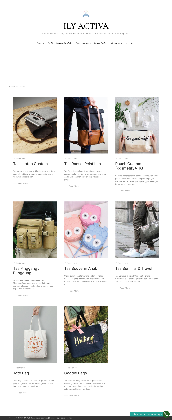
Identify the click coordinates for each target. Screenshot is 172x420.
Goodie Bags (75, 373)
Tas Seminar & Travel (133, 268)
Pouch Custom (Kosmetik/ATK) (129, 165)
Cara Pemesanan (83, 43)
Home (12, 87)
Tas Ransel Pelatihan (82, 163)
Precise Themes (65, 418)
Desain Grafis (100, 43)
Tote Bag (21, 373)
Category (12, 61)
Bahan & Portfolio (64, 43)
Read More (22, 183)
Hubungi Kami (116, 43)
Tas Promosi (20, 158)
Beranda (40, 43)
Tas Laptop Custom (30, 163)
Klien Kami (130, 43)
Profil (50, 43)
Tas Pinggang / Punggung (26, 270)
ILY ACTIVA (86, 26)
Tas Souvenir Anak (80, 268)
